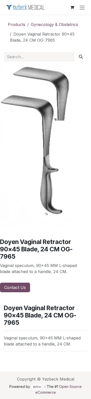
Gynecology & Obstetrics (54, 24)
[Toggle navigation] (82, 7)
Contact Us (15, 287)
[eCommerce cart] (72, 7)
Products (16, 24)
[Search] (81, 57)
